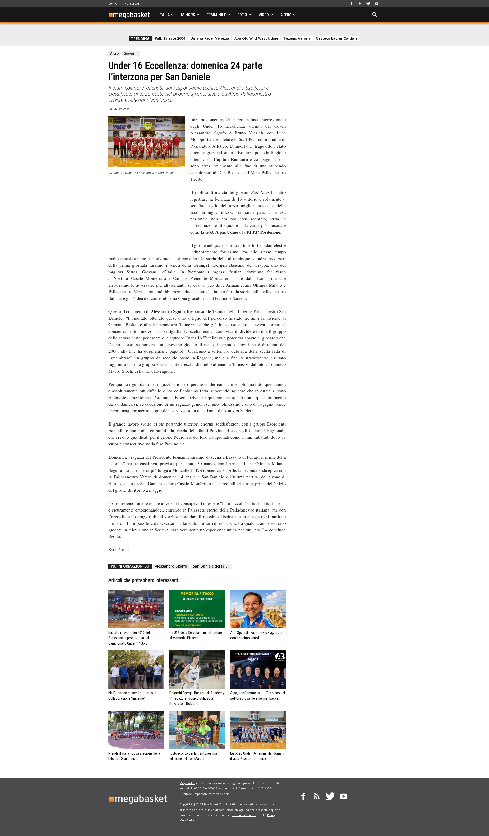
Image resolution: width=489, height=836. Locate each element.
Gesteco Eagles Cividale (336, 38)
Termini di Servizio (244, 815)
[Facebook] (351, 3)
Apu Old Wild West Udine (256, 38)
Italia (164, 15)
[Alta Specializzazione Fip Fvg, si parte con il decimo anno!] (258, 609)
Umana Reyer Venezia (209, 38)
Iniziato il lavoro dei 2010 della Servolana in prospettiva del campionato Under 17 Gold (130, 638)
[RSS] (360, 3)
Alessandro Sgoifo (171, 566)
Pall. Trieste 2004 (170, 38)
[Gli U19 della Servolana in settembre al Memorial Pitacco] (197, 609)
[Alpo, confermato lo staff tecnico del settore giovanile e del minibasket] (258, 669)
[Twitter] (368, 3)
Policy (271, 815)
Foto (242, 15)
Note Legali (132, 3)
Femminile (216, 15)
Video (264, 15)
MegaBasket (187, 783)
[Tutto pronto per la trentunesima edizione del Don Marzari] (197, 730)
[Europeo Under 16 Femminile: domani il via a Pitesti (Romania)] (258, 730)
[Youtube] (377, 3)
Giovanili (131, 53)
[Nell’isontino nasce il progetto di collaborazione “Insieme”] (136, 669)
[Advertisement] (146, 213)
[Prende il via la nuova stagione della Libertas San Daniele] (136, 730)
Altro (286, 15)
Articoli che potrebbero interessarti (143, 580)
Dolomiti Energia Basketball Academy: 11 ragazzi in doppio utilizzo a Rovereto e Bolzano (197, 698)
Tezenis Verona (297, 38)
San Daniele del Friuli (211, 566)
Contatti (114, 3)
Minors (188, 15)
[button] (374, 15)
